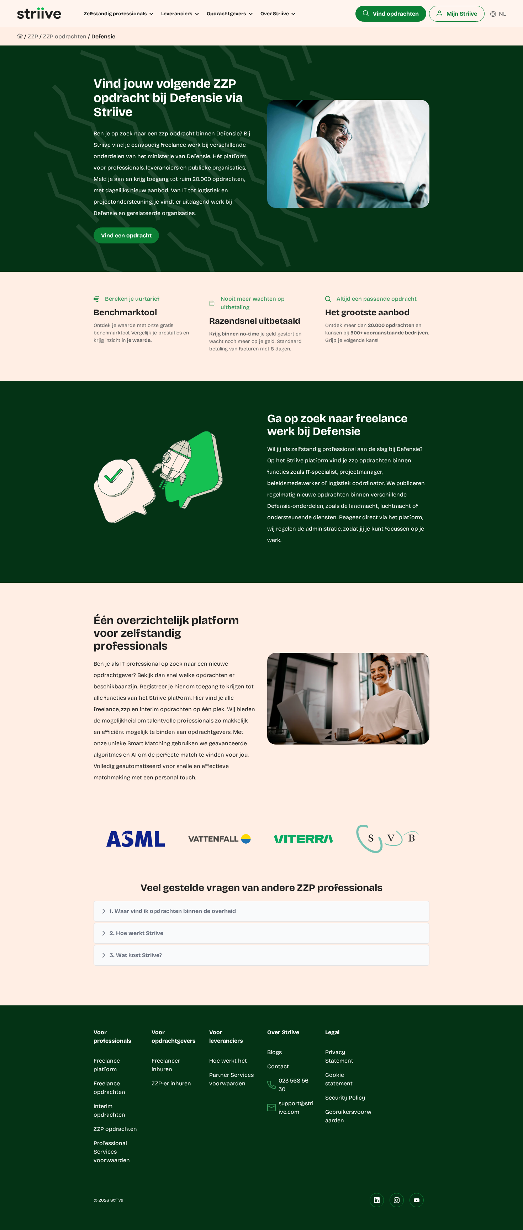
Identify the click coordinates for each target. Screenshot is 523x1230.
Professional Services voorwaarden (112, 1152)
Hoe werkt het (228, 1060)
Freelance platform (107, 1065)
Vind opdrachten (395, 13)
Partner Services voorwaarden (231, 1079)
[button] (261, 911)
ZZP (33, 36)
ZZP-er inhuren (171, 1083)
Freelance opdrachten (109, 1087)
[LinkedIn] (377, 1200)
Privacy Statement (339, 1056)
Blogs (274, 1052)
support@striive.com (296, 1107)
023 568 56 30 (293, 1084)
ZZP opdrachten (64, 36)
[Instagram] (397, 1200)
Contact (278, 1066)
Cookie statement (339, 1079)
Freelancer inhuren (166, 1065)
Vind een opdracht (126, 235)
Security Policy (345, 1097)
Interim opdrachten (109, 1110)
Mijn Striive (461, 13)
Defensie (103, 36)
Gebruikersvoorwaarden (348, 1116)
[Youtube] (417, 1200)
